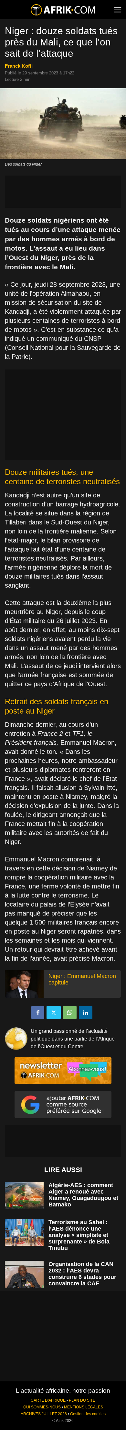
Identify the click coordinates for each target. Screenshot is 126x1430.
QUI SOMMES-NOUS (42, 1407)
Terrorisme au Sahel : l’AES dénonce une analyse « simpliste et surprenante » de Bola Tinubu (79, 1235)
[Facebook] (37, 1012)
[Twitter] (54, 1012)
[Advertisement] (63, 192)
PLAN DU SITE (82, 1400)
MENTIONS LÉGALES (83, 1407)
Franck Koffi (19, 66)
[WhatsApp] (70, 1012)
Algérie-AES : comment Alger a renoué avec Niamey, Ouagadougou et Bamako (83, 1195)
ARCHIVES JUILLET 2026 (44, 1414)
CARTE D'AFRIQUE (48, 1400)
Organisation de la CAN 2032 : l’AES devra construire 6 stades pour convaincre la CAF (82, 1274)
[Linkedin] (85, 1012)
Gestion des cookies (88, 1414)
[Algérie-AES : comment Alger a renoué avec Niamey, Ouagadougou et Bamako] (24, 1195)
